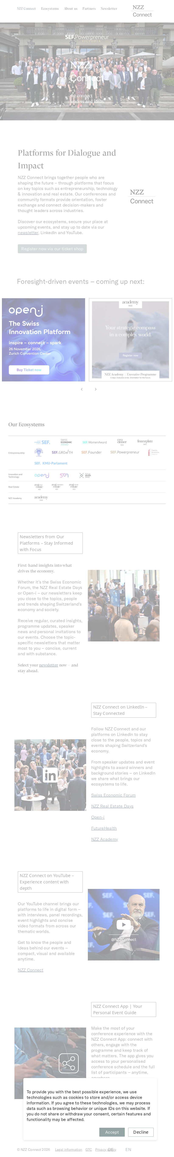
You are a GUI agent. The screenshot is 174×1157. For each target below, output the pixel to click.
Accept (112, 1132)
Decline (140, 1132)
